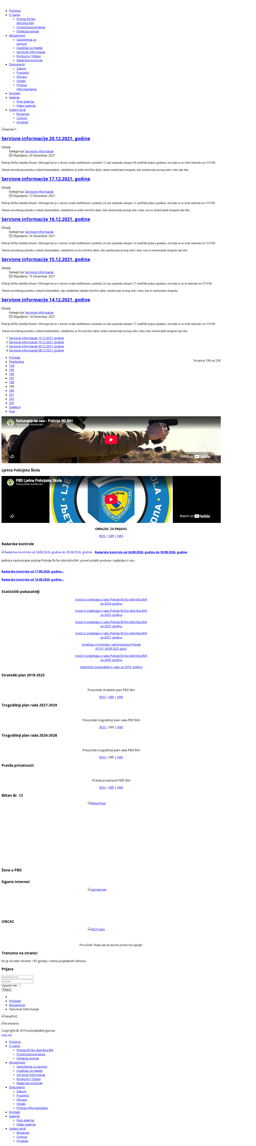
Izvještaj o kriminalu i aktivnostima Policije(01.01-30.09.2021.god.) (111, 646)
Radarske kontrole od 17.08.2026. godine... (32, 571)
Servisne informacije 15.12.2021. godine (45, 259)
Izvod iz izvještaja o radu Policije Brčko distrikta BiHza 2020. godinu (111, 658)
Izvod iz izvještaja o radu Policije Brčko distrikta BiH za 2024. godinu (111, 601)
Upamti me (9, 985)
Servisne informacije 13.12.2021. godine (36, 338)
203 (11, 403)
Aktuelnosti (17, 1005)
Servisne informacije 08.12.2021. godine (36, 350)
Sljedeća (14, 407)
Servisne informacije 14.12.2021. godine (45, 299)
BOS (102, 536)
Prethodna (16, 362)
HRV (120, 536)
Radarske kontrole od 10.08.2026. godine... (32, 580)
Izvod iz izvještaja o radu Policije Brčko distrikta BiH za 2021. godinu (111, 635)
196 (11, 374)
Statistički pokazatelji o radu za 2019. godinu (111, 667)
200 (11, 391)
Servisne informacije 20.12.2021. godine (45, 138)
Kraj (12, 411)
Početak (14, 357)
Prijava (6, 989)
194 (11, 366)
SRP (112, 536)
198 (11, 382)
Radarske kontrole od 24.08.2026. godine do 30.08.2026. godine (141, 552)
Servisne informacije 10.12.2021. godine (36, 342)
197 (11, 378)
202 (11, 399)
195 (11, 370)
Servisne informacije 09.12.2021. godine (36, 346)
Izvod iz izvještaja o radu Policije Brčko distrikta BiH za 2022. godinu (111, 624)
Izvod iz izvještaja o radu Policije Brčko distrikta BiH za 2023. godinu (111, 613)
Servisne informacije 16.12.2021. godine (45, 219)
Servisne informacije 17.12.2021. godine (45, 178)
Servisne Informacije (39, 151)
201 (11, 395)
